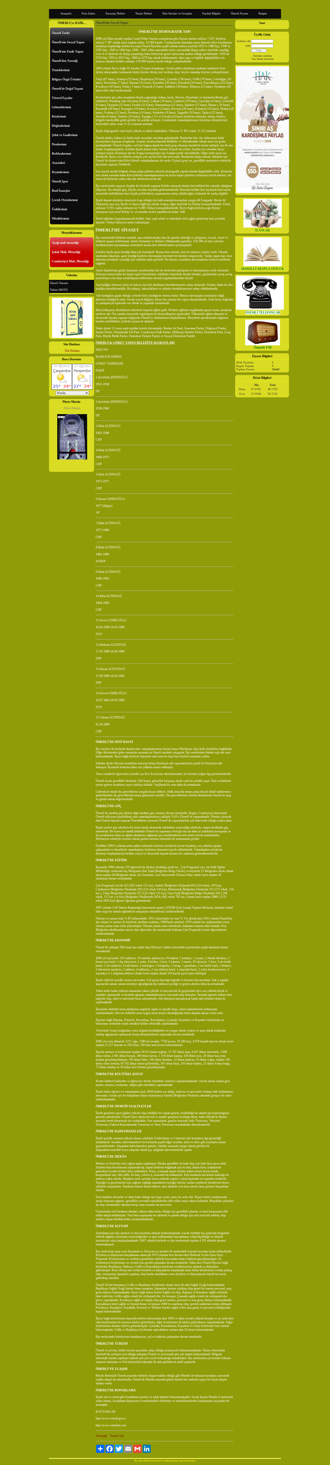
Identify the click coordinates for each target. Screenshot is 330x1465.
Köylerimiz (59, 116)
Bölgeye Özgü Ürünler (66, 79)
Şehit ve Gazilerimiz (65, 135)
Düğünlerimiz (61, 126)
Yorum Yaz (117, 1436)
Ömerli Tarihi (61, 33)
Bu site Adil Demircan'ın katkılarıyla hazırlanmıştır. (165, 1460)
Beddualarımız (61, 153)
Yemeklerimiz (61, 70)
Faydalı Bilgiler (211, 13)
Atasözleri (58, 163)
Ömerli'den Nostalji (65, 61)
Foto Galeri (88, 13)
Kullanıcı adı (243, 41)
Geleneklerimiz (61, 107)
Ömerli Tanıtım (59, 282)
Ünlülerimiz (59, 209)
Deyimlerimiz (60, 172)
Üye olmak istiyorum (263, 58)
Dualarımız (59, 144)
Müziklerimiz (60, 218)
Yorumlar (101, 1436)
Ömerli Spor (60, 181)
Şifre (247, 45)
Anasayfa (65, 13)
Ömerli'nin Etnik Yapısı (67, 51)
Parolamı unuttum (262, 55)
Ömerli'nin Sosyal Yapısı (68, 42)
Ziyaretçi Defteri (115, 13)
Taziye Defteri (143, 13)
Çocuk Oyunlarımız (65, 200)
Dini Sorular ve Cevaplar (177, 13)
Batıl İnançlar (61, 190)
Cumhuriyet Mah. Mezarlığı (70, 261)
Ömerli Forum (239, 13)
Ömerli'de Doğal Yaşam (67, 88)
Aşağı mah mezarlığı (65, 243)
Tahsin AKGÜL (59, 289)
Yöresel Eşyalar (62, 98)
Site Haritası (72, 351)
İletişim (262, 13)
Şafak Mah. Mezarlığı (66, 252)
